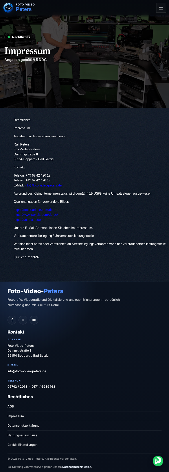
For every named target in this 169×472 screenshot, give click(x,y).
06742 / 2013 (17, 386)
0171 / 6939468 (43, 386)
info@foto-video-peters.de (43, 185)
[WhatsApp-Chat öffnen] (158, 461)
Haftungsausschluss (22, 435)
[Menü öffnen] (161, 8)
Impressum (15, 416)
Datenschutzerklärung (23, 425)
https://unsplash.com (29, 219)
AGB (10, 406)
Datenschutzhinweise (76, 466)
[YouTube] (33, 320)
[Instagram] (22, 320)
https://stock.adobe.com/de (33, 210)
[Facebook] (11, 320)
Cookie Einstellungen (22, 444)
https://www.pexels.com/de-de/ (36, 214)
